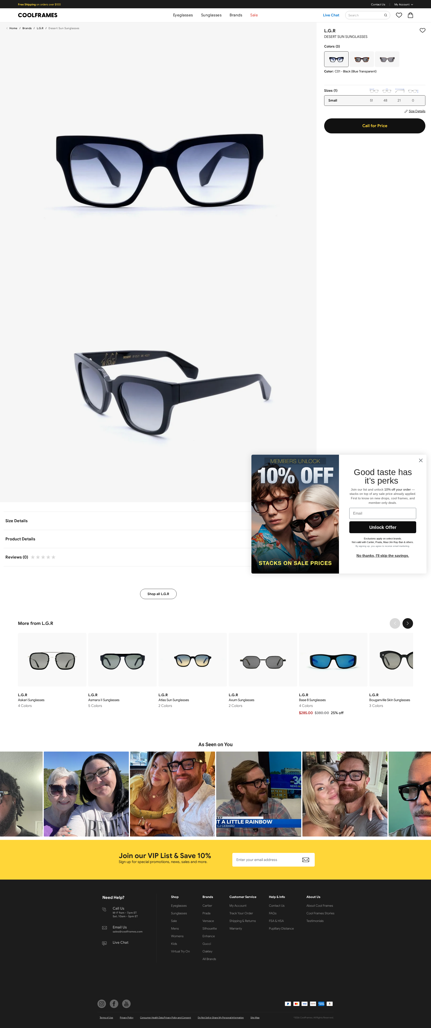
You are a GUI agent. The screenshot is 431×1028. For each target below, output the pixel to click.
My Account (401, 4)
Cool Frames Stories (320, 913)
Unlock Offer (382, 527)
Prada (206, 913)
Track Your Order (241, 913)
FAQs (273, 913)
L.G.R (40, 28)
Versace (208, 921)
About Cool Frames (319, 906)
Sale (254, 15)
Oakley (207, 951)
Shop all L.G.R (158, 594)
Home (13, 28)
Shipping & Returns (242, 921)
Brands (236, 15)
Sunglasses (211, 15)
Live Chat (331, 15)
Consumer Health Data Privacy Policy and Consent (165, 1017)
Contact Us (378, 4)
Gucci (206, 944)
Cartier (207, 906)
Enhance (208, 936)
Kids (174, 944)
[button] (86, 794)
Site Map (255, 1017)
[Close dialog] (421, 460)
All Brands (209, 959)
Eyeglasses (183, 15)
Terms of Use (106, 1017)
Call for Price (374, 125)
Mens (175, 928)
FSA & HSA (276, 921)
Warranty (235, 928)
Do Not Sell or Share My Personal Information (221, 1017)
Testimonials (315, 921)
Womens (177, 936)
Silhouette (209, 928)
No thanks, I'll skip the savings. (382, 556)
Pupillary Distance (281, 928)
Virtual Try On (180, 951)
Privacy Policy (126, 1017)
